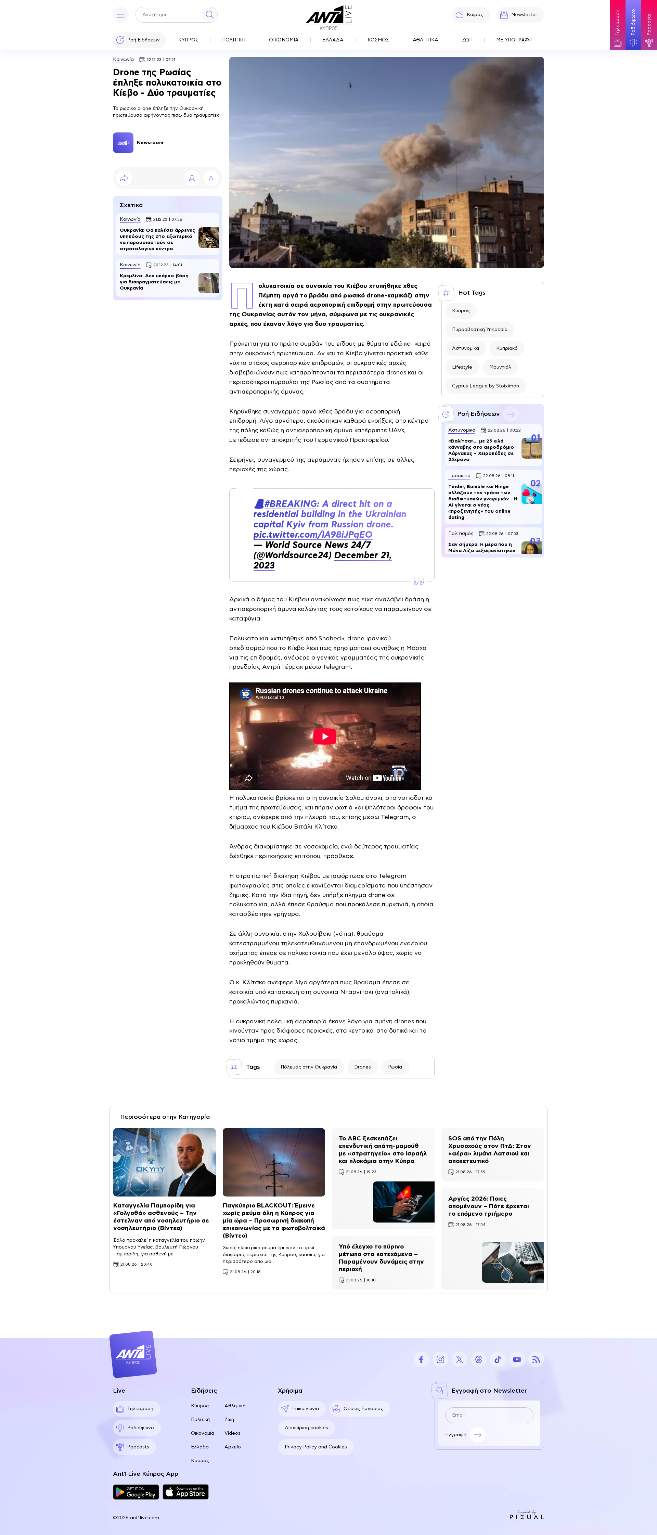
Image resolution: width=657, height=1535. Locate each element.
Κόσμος (200, 1460)
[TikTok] (498, 1359)
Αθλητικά (235, 1406)
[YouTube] (517, 1359)
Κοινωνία (123, 59)
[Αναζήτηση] (210, 15)
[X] (459, 1359)
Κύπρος (461, 310)
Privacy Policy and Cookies (316, 1447)
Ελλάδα (200, 1447)
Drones (362, 1067)
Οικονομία (202, 1433)
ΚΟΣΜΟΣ (378, 40)
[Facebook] (421, 1359)
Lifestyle (462, 367)
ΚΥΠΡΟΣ (188, 40)
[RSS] (536, 1359)
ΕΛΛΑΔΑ (333, 40)
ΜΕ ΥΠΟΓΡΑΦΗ (514, 40)
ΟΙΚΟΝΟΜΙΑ (284, 40)
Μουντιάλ (500, 367)
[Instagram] (440, 1359)
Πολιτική (200, 1419)
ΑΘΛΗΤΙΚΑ (425, 40)
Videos (232, 1433)
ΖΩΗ (467, 40)
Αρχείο (232, 1447)
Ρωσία (395, 1067)
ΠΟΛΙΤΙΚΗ (233, 40)
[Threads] (479, 1359)
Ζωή (229, 1419)
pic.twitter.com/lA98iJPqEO (313, 534)
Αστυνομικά (465, 348)
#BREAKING (291, 504)
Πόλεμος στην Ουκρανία (309, 1067)
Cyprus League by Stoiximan (485, 386)
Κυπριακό (507, 348)
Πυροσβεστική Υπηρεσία (479, 329)
